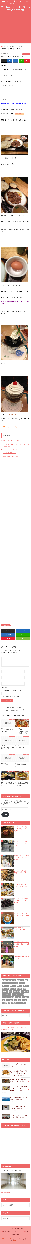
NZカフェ (21, 983)
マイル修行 (25, 997)
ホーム (6, 1229)
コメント (4, 656)
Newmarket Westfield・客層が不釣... (21, 957)
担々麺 (24, 1000)
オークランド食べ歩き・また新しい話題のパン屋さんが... (21, 944)
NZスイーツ (5, 986)
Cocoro (4, 980)
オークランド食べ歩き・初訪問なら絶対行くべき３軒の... (21, 872)
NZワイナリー (7, 1231)
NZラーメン (5, 988)
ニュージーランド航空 (18, 994)
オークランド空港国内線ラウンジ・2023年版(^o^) (19, 1108)
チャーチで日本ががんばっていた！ (19, 1065)
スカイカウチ (25, 991)
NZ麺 (24, 988)
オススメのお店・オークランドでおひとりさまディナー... (21, 886)
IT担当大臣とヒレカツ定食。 (11, 456)
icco (26, 980)
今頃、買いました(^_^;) (10, 449)
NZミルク (25, 986)
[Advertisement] (15, 28)
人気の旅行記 (15, 1229)
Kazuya (4, 983)
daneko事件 (20, 980)
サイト (3, 681)
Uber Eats (4, 991)
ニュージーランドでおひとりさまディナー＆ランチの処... (21, 901)
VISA (10, 991)
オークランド (18, 1231)
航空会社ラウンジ (16, 1003)
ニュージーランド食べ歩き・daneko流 (15, 8)
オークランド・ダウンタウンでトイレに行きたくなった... (21, 843)
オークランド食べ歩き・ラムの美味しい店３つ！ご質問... (21, 829)
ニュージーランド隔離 (8, 997)
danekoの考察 (11, 980)
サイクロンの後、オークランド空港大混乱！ (19, 1116)
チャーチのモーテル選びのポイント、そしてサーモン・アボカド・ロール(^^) (15, 1089)
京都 (15, 1000)
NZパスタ (12, 986)
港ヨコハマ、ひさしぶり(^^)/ (11, 441)
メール (3, 675)
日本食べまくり (6, 625)
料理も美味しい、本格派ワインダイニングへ (19, 1081)
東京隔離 (4, 1003)
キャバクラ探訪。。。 (9, 453)
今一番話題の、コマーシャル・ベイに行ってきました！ (21, 857)
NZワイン (12, 988)
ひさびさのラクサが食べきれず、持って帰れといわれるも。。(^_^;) (19, 1073)
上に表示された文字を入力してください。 (12, 690)
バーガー (18, 997)
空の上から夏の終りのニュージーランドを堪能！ (19, 1099)
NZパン (19, 986)
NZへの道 (14, 983)
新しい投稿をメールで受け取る (11, 697)
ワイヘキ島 (9, 1000)
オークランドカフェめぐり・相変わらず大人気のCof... (21, 915)
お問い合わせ (16, 1234)
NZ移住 (19, 988)
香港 (24, 1003)
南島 (19, 1000)
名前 (3, 668)
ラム (3, 1000)
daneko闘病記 (5, 1192)
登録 (5, 814)
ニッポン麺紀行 (6, 994)
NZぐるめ (24, 1229)
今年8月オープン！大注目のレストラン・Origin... (21, 928)
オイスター (17, 991)
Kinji (9, 983)
